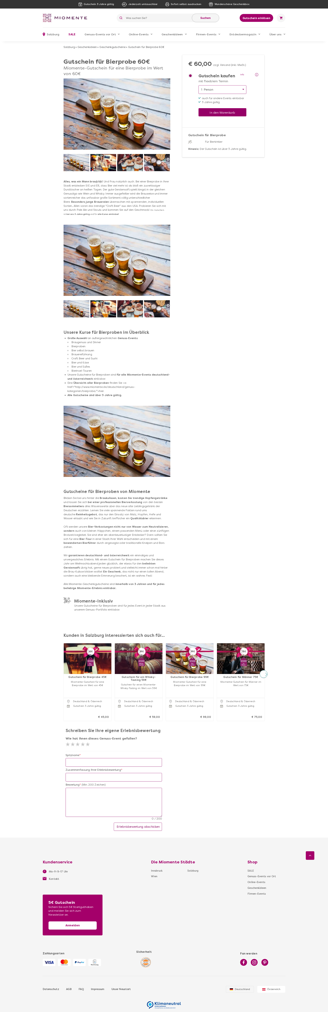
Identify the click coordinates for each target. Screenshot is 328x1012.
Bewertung (72, 784)
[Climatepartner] (164, 1003)
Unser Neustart (121, 989)
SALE (72, 34)
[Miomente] (66, 18)
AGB (69, 989)
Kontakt (53, 878)
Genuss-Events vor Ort (100, 34)
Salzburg (69, 47)
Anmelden (72, 925)
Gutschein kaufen (217, 76)
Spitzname (72, 755)
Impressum (97, 989)
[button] (64, 674)
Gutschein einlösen (256, 18)
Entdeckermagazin (242, 34)
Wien (154, 876)
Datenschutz (51, 989)
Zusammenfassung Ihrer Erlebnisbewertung (93, 769)
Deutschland (242, 989)
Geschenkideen (172, 34)
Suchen (205, 18)
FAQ (81, 989)
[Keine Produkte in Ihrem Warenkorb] (281, 18)
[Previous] (66, 159)
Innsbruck (156, 870)
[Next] (168, 159)
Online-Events (138, 34)
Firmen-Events (206, 34)
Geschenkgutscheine (112, 47)
